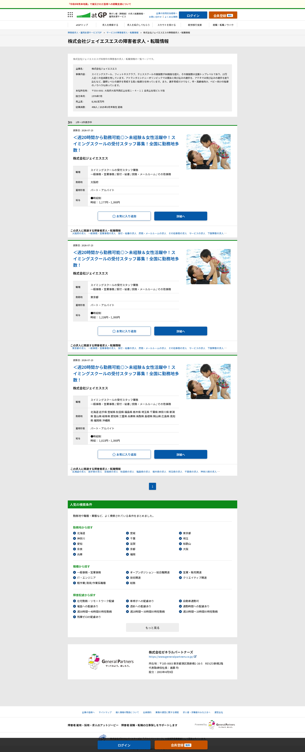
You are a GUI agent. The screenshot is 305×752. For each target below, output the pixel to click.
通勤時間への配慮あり (196, 606)
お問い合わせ (155, 16)
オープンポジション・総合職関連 (150, 572)
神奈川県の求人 (209, 471)
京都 (132, 549)
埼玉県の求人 (175, 471)
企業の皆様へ (88, 712)
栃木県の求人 (159, 471)
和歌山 (187, 543)
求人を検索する (110, 24)
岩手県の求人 (95, 471)
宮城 (132, 533)
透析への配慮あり (140, 606)
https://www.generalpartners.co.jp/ (171, 656)
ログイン (124, 745)
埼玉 (185, 538)
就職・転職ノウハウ (223, 24)
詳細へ (181, 216)
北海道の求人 (79, 471)
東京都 (187, 533)
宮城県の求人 (111, 471)
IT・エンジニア (86, 577)
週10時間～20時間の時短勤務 (200, 611)
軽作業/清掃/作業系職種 (91, 583)
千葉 (132, 538)
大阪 (185, 549)
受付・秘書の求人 (127, 233)
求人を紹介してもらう (138, 24)
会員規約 (147, 712)
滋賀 (132, 543)
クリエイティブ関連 (195, 577)
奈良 (79, 549)
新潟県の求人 (226, 471)
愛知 (79, 543)
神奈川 (81, 538)
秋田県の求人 (127, 471)
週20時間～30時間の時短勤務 (147, 611)
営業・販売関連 (192, 572)
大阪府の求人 (79, 233)
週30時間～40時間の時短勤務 (94, 611)
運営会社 (218, 712)
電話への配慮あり (87, 606)
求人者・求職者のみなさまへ (196, 712)
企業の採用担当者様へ (166, 13)
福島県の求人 (143, 471)
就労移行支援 (195, 24)
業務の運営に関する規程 (167, 712)
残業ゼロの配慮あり (89, 617)
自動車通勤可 (191, 601)
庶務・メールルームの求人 (152, 233)
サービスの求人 (197, 233)
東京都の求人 (79, 348)
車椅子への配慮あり (142, 601)
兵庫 (79, 554)
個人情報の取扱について (127, 712)
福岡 (132, 554)
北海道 (81, 533)
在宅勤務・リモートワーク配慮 (95, 601)
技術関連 (135, 577)
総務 (132, 583)
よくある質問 (171, 16)
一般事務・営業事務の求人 (102, 233)
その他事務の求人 (178, 233)
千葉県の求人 (191, 471)
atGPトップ (82, 24)
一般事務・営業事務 (89, 572)
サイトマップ (105, 712)
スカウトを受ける (166, 24)
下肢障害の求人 (216, 233)
